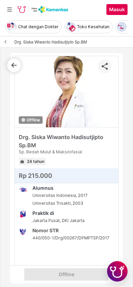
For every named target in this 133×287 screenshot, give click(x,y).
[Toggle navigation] (9, 9)
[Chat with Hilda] (117, 271)
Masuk (117, 9)
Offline (66, 274)
